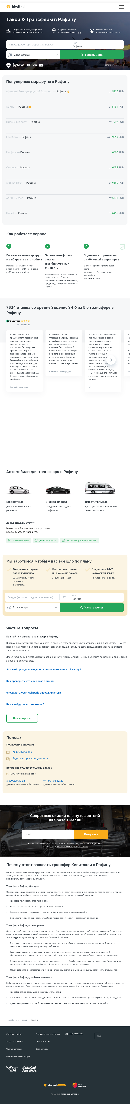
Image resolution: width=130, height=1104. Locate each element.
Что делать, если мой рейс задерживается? (33, 692)
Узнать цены (93, 55)
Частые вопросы (14, 1049)
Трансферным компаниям (48, 1034)
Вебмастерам (42, 1049)
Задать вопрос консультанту (30, 758)
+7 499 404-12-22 (53, 780)
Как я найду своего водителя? (25, 704)
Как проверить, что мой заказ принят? (30, 681)
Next (111, 360)
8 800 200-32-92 (15, 780)
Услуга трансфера (14, 1041)
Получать (91, 834)
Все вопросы (22, 718)
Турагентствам (43, 1041)
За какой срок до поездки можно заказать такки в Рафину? (43, 669)
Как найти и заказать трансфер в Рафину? (33, 636)
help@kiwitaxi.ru (22, 752)
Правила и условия (70, 1094)
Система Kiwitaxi (14, 1034)
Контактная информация (18, 1056)
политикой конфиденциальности (72, 846)
